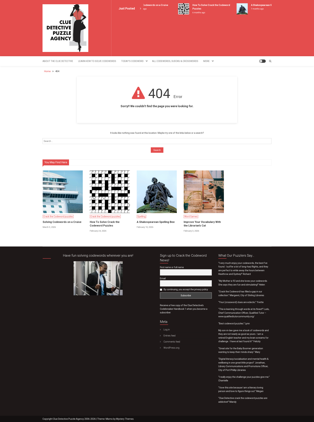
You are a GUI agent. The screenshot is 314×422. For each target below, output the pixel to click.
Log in (167, 329)
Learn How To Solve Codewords (97, 61)
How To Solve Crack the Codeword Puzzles (105, 223)
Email (163, 278)
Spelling (141, 216)
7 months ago (252, 9)
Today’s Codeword (132, 61)
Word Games (191, 216)
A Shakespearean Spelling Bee (262, 5)
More (206, 61)
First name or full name (172, 267)
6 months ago (194, 12)
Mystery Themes (125, 419)
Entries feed (169, 335)
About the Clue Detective (58, 61)
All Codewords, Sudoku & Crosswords (175, 61)
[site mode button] (262, 61)
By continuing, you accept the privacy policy (185, 289)
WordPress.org (171, 347)
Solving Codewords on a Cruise (146, 5)
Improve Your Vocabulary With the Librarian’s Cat (202, 223)
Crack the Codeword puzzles (58, 216)
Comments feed (172, 341)
